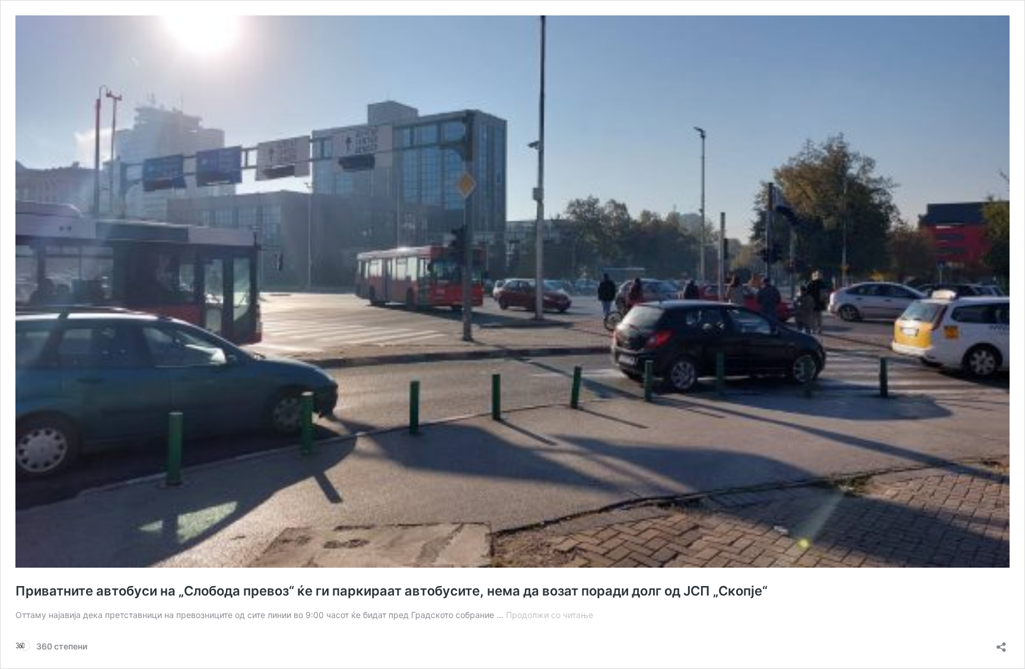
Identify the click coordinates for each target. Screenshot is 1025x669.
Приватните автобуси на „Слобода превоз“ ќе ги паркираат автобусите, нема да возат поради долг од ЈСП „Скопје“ (391, 590)
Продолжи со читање (549, 615)
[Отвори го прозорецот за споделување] (1001, 643)
